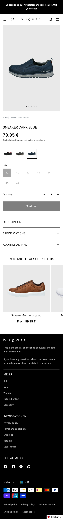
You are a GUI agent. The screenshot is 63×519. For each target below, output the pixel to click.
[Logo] (31, 19)
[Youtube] (21, 467)
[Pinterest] (29, 467)
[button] (55, 517)
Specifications (14, 233)
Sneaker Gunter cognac (26, 315)
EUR (26, 482)
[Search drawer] (50, 19)
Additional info (15, 244)
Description (12, 222)
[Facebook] (13, 467)
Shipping (19, 140)
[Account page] (12, 19)
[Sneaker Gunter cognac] (26, 288)
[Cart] (57, 19)
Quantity (8, 194)
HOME (5, 117)
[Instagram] (5, 467)
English (7, 482)
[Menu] (5, 19)
